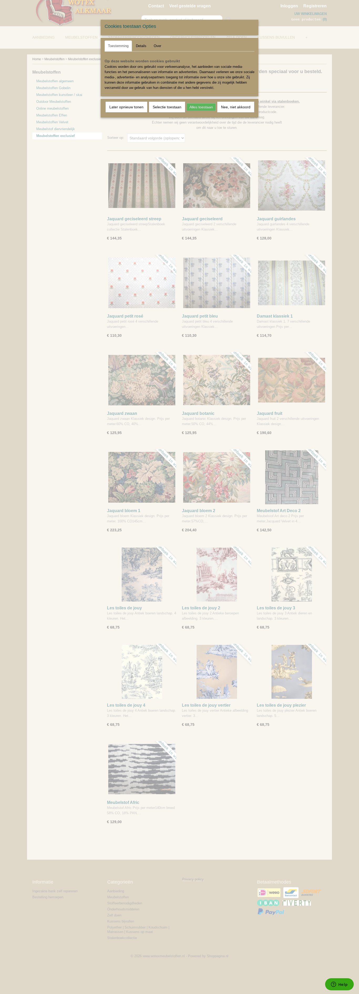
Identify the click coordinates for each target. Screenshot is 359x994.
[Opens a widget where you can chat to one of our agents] (339, 984)
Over (157, 46)
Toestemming (118, 46)
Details (141, 46)
